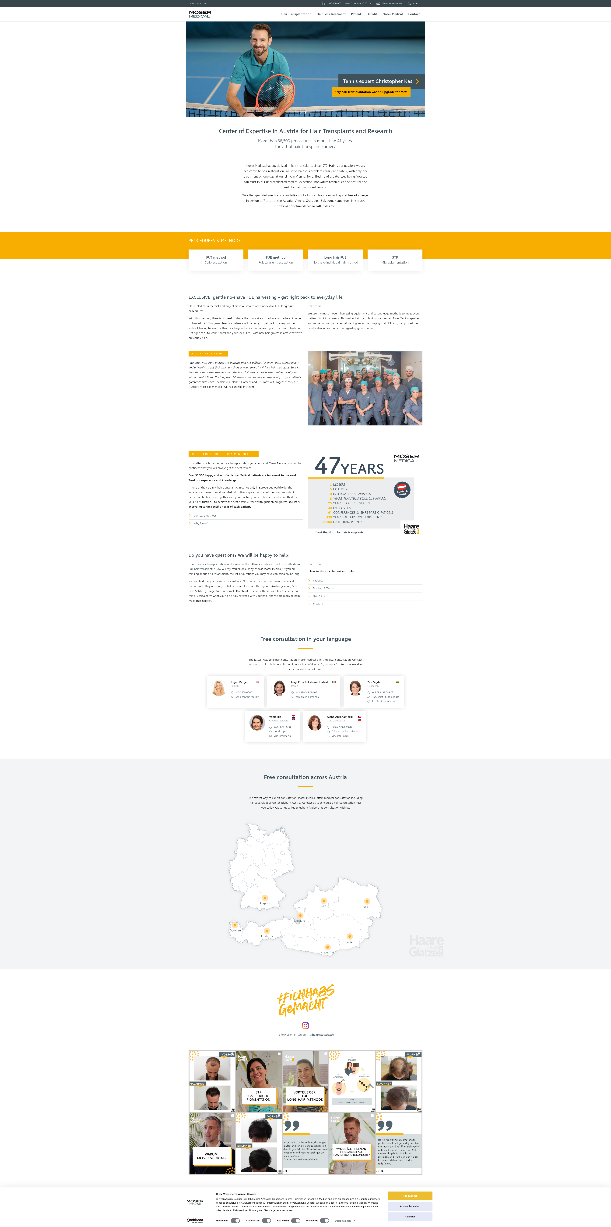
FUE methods (287, 564)
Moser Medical (393, 14)
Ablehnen (410, 1216)
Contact (414, 14)
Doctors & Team (323, 588)
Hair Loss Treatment (331, 14)
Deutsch (192, 3)
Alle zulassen (410, 1195)
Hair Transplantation (296, 14)
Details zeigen (343, 1220)
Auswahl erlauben (410, 1206)
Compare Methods (205, 516)
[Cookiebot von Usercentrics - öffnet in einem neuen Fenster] (195, 1220)
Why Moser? (201, 523)
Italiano (203, 3)
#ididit (372, 14)
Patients (356, 14)
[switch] (266, 1220)
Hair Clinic (319, 596)
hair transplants (302, 166)
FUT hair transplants (201, 569)
